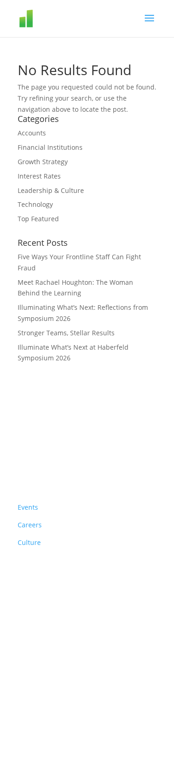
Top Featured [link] (38, 218)
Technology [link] (35, 204)
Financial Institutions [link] (50, 147)
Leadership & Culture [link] (51, 190)
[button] (149, 24)
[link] (54, 17)
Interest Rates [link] (39, 176)
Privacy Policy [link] (99, 641)
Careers (30, 524)
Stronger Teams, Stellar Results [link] (66, 332)
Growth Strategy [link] (43, 161)
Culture (29, 542)
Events (28, 507)
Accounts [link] (32, 132)
